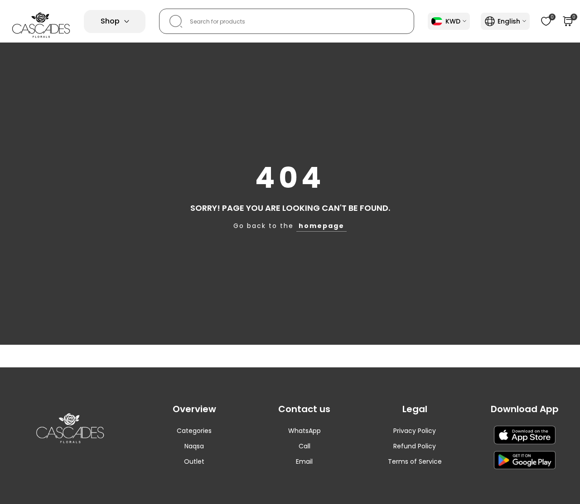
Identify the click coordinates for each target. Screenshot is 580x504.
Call (304, 446)
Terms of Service (415, 461)
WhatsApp (304, 430)
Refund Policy (414, 446)
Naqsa (194, 446)
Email (304, 461)
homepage (321, 225)
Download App (525, 409)
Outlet (194, 461)
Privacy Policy (414, 430)
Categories (194, 430)
